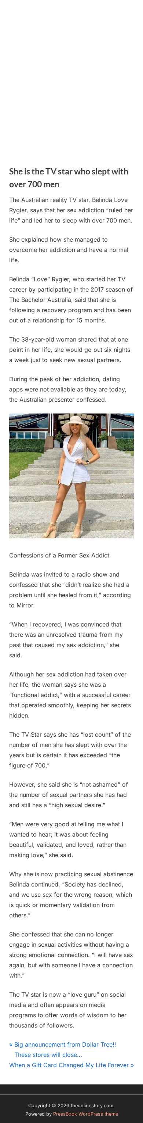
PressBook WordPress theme (85, 1114)
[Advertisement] (71, 75)
